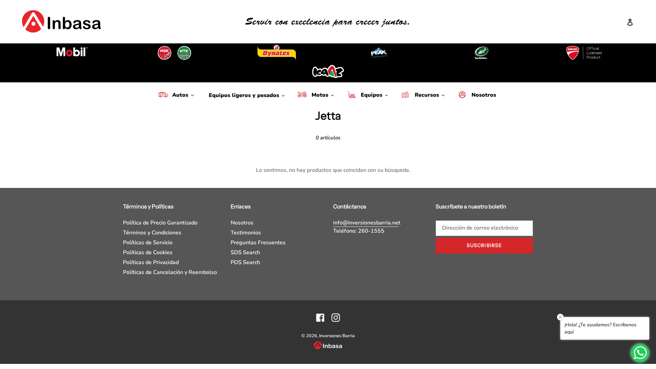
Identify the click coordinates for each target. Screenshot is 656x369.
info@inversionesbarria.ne (365, 223)
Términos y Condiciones (152, 232)
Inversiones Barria (337, 336)
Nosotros (242, 223)
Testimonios (246, 232)
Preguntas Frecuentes (258, 242)
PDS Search (245, 262)
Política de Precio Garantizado (160, 223)
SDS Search (245, 252)
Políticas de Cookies (148, 252)
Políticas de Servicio (148, 242)
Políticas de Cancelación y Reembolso (170, 272)
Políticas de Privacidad (151, 262)
